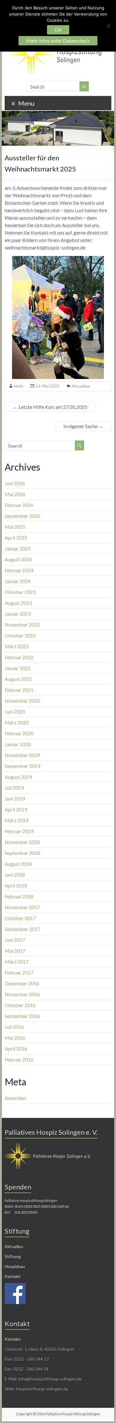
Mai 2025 (15, 527)
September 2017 (22, 929)
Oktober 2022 (20, 635)
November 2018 (22, 842)
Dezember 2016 (22, 983)
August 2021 (18, 679)
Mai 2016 (15, 1038)
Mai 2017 (15, 951)
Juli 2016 (14, 1027)
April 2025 (16, 537)
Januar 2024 (18, 581)
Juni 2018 (15, 875)
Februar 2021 (19, 690)
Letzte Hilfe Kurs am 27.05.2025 (50, 407)
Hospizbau (15, 1266)
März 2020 (16, 722)
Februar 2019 (19, 831)
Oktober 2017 (20, 918)
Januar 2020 (18, 744)
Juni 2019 (15, 798)
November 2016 (22, 994)
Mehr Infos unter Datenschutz (58, 40)
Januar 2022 (18, 668)
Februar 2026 (19, 505)
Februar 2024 (19, 570)
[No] (108, 26)
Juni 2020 (15, 711)
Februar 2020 (19, 733)
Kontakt (13, 1276)
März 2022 (16, 646)
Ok (58, 30)
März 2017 (16, 962)
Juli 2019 (14, 788)
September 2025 (22, 516)
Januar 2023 (18, 614)
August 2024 (18, 559)
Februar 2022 (19, 657)
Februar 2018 (19, 896)
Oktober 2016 (20, 1005)
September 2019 (22, 766)
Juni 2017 (15, 940)
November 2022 (22, 624)
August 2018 (18, 864)
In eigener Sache (83, 426)
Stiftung (13, 1256)
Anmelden (15, 1098)
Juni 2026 (15, 483)
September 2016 (22, 1016)
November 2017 (22, 907)
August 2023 (18, 603)
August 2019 (18, 777)
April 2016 (16, 1048)
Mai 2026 (15, 494)
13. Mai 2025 (47, 386)
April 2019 (16, 809)
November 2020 (22, 701)
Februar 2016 (19, 1059)
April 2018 (16, 885)
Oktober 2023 (20, 592)
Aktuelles (80, 386)
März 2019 (16, 820)
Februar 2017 (19, 972)
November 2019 (22, 755)
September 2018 (22, 853)
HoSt (19, 386)
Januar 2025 (18, 548)
